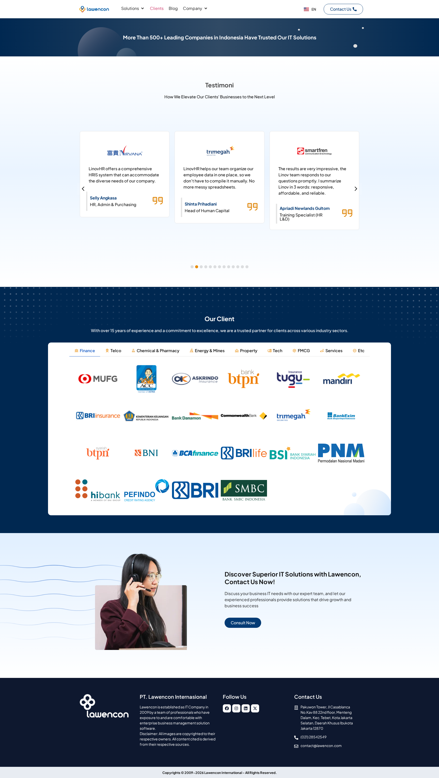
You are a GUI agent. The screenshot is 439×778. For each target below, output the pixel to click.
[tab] (84, 350)
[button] (133, 8)
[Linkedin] (246, 708)
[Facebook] (227, 708)
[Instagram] (236, 708)
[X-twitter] (255, 708)
